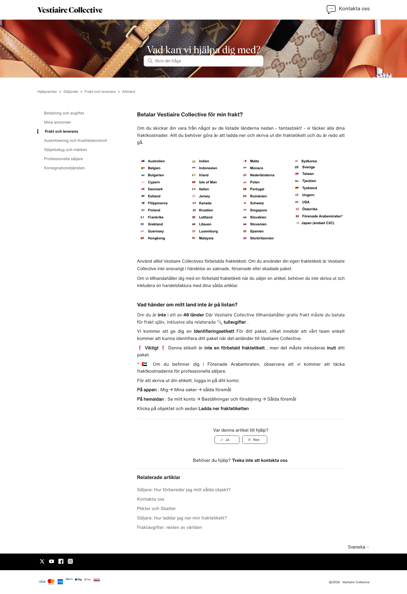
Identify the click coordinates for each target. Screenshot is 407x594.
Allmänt (128, 91)
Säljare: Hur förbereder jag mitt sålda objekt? (184, 489)
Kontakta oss (150, 499)
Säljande (70, 91)
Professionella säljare (63, 159)
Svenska (357, 547)
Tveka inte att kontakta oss (259, 460)
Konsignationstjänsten (64, 168)
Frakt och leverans (100, 91)
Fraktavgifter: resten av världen (169, 527)
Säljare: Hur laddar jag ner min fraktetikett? (182, 518)
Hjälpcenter (47, 91)
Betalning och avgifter (64, 113)
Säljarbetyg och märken (65, 150)
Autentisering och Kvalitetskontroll (75, 140)
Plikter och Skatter (156, 508)
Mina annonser (57, 122)
